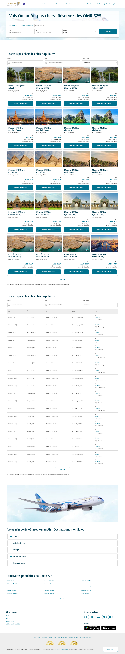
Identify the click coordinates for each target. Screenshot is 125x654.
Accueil (9, 45)
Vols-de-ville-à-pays (62, 637)
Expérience (91, 4)
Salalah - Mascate (49, 581)
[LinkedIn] (98, 617)
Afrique (16, 536)
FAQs (7, 615)
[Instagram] (92, 617)
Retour (8, 618)
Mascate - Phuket (12, 584)
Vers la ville (44, 637)
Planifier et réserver (48, 4)
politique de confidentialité (61, 649)
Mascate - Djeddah (86, 587)
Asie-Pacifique (19, 543)
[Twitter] (104, 617)
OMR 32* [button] (91, 16)
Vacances (83, 4)
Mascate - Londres (49, 590)
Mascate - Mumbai (86, 590)
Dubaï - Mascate (11, 590)
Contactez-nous (10, 621)
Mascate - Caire (85, 584)
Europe (16, 550)
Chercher (108, 31)
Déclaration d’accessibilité (13, 624)
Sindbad (99, 4)
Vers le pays (37, 637)
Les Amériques (19, 563)
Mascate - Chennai (49, 587)
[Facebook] (86, 617)
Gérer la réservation (72, 4)
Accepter (110, 649)
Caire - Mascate (11, 587)
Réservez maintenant (21, 103)
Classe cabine (85, 58)
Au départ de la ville (73, 637)
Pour (46, 58)
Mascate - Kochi (48, 584)
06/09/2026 (66, 32)
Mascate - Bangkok (86, 581)
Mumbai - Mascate (12, 593)
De (10, 30)
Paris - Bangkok (85, 593)
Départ (65, 30)
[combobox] (21, 32)
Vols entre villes (52, 637)
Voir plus (62, 599)
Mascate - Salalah (12, 581)
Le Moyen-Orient (20, 556)
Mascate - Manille (49, 593)
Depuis (9, 58)
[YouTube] (110, 617)
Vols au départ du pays (85, 637)
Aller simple (12, 25)
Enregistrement (60, 4)
